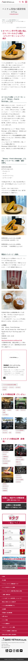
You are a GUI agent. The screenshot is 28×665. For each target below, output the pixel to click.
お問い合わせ (5, 616)
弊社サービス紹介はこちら (13, 506)
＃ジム (4, 454)
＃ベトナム (5, 452)
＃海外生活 (5, 456)
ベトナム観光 (19, 457)
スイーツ (5, 387)
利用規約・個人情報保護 (7, 612)
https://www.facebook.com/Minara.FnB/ (11, 340)
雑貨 (4, 410)
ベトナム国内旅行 (20, 430)
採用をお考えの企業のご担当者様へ (9, 634)
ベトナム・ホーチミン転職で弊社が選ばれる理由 (12, 591)
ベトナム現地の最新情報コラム (12, 20)
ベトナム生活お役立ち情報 (9, 384)
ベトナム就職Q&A (6, 623)
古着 (4, 412)
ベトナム (5, 488)
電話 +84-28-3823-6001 (6, 645)
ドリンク (11, 387)
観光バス (18, 461)
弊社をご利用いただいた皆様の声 (9, 601)
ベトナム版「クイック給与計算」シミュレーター (12, 598)
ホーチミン (5, 486)
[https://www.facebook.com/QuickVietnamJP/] (4, 378)
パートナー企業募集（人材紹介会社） (9, 630)
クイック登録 (5, 620)
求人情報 (4, 580)
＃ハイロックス (6, 461)
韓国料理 (5, 490)
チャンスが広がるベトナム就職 (8, 587)
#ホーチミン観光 (19, 459)
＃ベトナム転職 (19, 479)
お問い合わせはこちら (13, 499)
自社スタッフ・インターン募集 (8, 627)
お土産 (4, 389)
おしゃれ (5, 432)
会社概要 (4, 609)
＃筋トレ (5, 458)
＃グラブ (18, 481)
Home (3, 20)
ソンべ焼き (5, 414)
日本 (17, 410)
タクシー (18, 475)
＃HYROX (5, 463)
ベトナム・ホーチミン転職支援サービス (10, 583)
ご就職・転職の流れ (6, 594)
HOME (3, 576)
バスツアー (18, 464)
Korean (4, 483)
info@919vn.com (6, 647)
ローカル (18, 387)
